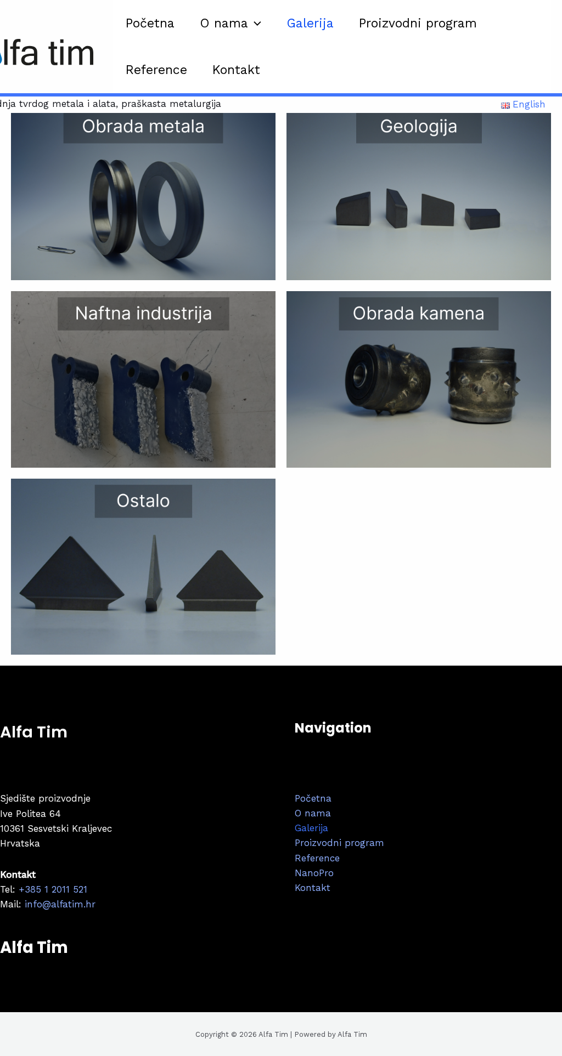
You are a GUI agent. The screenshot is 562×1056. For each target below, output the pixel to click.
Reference (156, 70)
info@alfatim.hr (58, 904)
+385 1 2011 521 (53, 889)
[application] (254, 23)
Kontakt (236, 70)
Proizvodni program (418, 23)
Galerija (310, 23)
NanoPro (314, 872)
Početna (150, 23)
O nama (224, 23)
